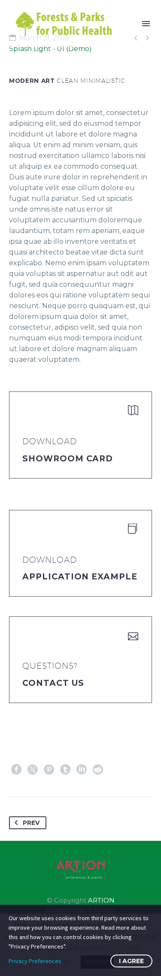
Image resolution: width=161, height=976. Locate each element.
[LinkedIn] (81, 769)
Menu (146, 23)
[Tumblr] (65, 769)
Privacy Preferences (35, 961)
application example (79, 577)
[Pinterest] (49, 769)
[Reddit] (98, 769)
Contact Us (53, 683)
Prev (31, 823)
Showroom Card (67, 459)
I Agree (131, 961)
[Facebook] (16, 769)
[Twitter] (32, 769)
